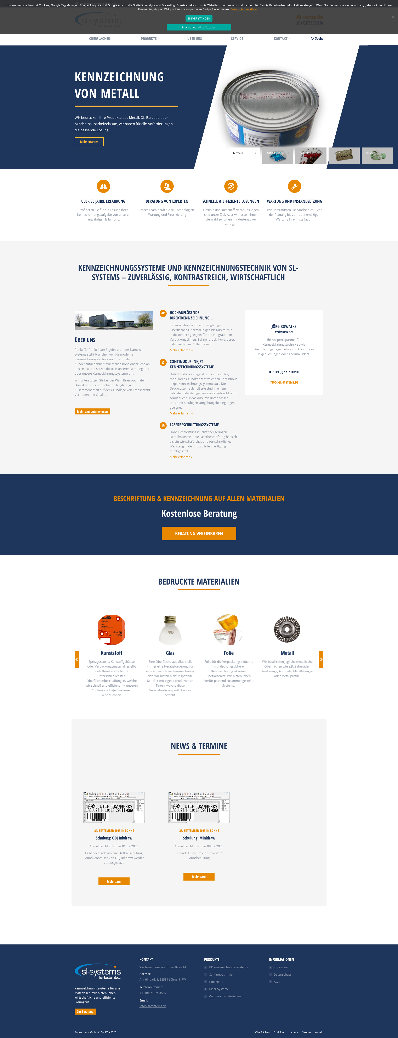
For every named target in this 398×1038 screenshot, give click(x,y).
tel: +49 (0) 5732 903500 (284, 372)
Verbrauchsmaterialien (225, 996)
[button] (77, 659)
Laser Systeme (219, 989)
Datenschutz (282, 974)
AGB (277, 982)
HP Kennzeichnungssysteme (228, 967)
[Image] (111, 629)
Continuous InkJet (221, 974)
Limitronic (216, 982)
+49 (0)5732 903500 (153, 993)
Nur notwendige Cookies (199, 27)
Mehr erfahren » (181, 350)
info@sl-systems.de (284, 382)
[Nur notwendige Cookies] (393, 17)
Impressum (282, 967)
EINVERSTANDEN (199, 18)
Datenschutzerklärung (245, 9)
